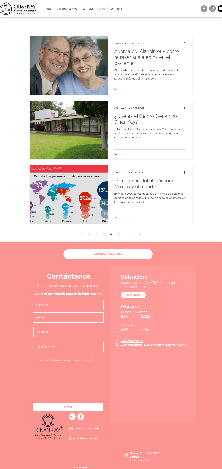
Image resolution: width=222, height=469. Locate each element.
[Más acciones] (185, 43)
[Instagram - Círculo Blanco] (72, 416)
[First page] (82, 234)
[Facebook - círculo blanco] (80, 416)
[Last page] (140, 234)
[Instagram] (212, 8)
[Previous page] (89, 234)
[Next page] (133, 234)
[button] (88, 8)
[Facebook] (204, 8)
